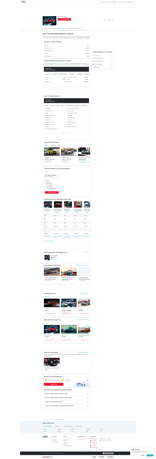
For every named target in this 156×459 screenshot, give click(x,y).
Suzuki (101, 429)
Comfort (47, 105)
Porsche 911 (64, 335)
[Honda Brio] (52, 151)
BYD (101, 431)
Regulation (65, 442)
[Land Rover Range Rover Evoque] (86, 151)
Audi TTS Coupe (59, 63)
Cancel (142, 455)
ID (134, 2)
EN (133, 2)
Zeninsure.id (109, 438)
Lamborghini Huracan (84, 335)
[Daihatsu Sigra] (69, 151)
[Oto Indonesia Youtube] (107, 453)
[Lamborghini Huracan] (86, 329)
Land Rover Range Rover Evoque (86, 157)
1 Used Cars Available (53, 259)
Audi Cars (86, 293)
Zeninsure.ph (109, 440)
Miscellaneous (84, 105)
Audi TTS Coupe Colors (97, 64)
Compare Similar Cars (48, 241)
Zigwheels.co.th (95, 447)
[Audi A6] (69, 303)
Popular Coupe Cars (84, 319)
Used (76, 28)
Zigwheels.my (94, 442)
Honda (73, 429)
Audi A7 (80, 308)
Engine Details (79, 74)
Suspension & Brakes (63, 74)
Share (112, 20)
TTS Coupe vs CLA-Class (78, 236)
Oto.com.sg (94, 444)
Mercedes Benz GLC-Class (58, 208)
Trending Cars (57, 426)
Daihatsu (59, 429)
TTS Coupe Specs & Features (48, 209)
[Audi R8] (52, 303)
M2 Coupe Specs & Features (88, 210)
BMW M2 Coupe (86, 208)
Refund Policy (65, 444)
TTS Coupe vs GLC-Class (58, 236)
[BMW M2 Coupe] (88, 204)
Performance (48, 74)
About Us (54, 438)
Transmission (72, 74)
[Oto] (23, 2)
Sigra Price (66, 162)
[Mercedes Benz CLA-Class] (78, 204)
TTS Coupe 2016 (54, 255)
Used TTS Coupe (96, 67)
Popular (46, 296)
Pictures (59, 28)
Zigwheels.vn (94, 445)
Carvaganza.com (102, 438)
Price (50, 28)
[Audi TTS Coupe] (48, 204)
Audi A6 (63, 308)
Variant (109, 20)
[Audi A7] (86, 303)
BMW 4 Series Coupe (67, 208)
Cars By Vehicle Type (68, 426)
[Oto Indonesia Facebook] (103, 453)
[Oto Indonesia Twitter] (105, 453)
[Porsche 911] (69, 329)
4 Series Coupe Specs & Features (68, 210)
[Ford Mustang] (86, 271)
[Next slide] (89, 155)
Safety (52, 105)
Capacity (55, 74)
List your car (53, 384)
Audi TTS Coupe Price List (98, 58)
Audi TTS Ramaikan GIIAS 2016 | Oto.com (51, 368)
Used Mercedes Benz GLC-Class (52, 277)
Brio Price (49, 162)
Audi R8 (46, 308)
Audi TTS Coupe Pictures (98, 61)
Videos (72, 28)
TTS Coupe (45, 28)
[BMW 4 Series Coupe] (68, 204)
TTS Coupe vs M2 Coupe (87, 236)
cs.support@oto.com (81, 438)
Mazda (45, 431)
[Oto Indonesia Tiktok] (112, 453)
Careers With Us (55, 442)
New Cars (46, 419)
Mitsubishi (88, 429)
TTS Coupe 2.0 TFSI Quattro (50, 175)
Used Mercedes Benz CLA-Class (69, 277)
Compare (104, 20)
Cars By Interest (78, 426)
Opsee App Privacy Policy (67, 445)
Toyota (45, 429)
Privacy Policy (65, 438)
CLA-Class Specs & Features (78, 210)
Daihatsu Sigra (65, 157)
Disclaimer (65, 440)
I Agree (150, 455)
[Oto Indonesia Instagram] (109, 453)
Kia (72, 431)
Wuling (59, 431)
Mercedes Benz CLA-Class (78, 208)
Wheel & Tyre (86, 74)
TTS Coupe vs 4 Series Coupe (67, 236)
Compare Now (47, 236)
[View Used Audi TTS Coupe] (87, 252)
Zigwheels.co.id (95, 438)
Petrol (46, 171)
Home (43, 419)
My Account (122, 2)
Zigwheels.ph (94, 440)
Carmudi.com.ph (102, 440)
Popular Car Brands (47, 426)
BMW (87, 431)
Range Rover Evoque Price (86, 162)
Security (63, 105)
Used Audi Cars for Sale (83, 265)
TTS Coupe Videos (84, 352)
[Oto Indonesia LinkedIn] (111, 453)
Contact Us (55, 440)
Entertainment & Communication (73, 105)
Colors (68, 28)
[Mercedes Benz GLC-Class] (58, 204)
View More (52, 189)
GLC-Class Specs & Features (58, 210)
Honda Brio (47, 157)
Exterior (57, 105)
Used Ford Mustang (83, 277)
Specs (64, 28)
